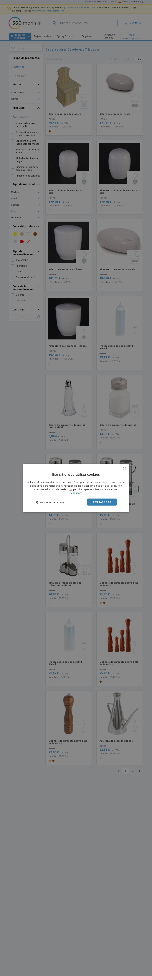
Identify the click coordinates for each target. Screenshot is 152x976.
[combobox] (124, 468)
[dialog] (76, 488)
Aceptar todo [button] (102, 502)
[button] (50, 502)
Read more (76, 493)
